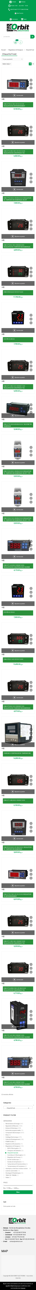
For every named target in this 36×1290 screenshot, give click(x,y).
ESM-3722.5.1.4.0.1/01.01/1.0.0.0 (13, 659)
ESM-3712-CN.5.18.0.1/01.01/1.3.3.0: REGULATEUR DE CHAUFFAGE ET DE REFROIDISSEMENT (14, 152)
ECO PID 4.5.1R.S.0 (9, 612)
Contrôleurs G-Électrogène (15, 1155)
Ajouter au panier (20, 142)
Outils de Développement (13, 1139)
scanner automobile (11, 1171)
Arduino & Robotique (12, 1128)
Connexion (15, 19)
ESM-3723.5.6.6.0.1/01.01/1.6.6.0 (13, 292)
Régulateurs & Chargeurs (15, 50)
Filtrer (18, 1192)
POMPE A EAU (10, 1141)
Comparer (31, 84)
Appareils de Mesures (12, 1126)
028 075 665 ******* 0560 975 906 (19, 9)
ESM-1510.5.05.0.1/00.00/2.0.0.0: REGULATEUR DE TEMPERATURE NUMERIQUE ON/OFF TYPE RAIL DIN (17, 473)
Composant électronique (13, 1132)
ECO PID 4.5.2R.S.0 (9, 339)
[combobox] (18, 1107)
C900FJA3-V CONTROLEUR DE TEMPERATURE (17, 753)
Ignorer (23, 1288)
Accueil (3, 50)
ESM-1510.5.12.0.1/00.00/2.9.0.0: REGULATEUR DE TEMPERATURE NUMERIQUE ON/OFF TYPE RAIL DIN (17, 520)
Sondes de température (14, 1162)
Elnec (7, 1135)
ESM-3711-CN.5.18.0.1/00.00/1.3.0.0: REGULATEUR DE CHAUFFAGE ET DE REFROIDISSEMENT (14, 943)
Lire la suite (20, 95)
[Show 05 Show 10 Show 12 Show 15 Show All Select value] (6, 64)
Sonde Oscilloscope (13, 1159)
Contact (14, 2)
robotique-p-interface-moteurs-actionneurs (17, 1168)
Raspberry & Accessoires (13, 1144)
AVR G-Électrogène (12, 1148)
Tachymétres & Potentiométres (16, 1164)
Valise (7, 1177)
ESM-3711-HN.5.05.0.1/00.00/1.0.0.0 (14, 800)
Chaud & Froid (11, 1153)
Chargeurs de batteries (14, 1150)
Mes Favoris (20, 13)
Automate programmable (13, 1130)
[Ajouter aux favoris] (31, 80)
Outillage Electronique (12, 1137)
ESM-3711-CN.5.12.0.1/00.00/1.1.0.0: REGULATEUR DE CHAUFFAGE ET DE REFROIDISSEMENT (14, 388)
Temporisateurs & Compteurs (16, 1166)
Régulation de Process (13, 1157)
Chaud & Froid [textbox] (17, 1108)
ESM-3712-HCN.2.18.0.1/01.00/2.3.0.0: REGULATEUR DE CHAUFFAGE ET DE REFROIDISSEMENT (15, 990)
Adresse (23, 2)
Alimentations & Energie (13, 1123)
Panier (24, 19)
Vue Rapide (31, 87)
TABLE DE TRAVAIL (11, 1175)
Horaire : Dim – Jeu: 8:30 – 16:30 (19, 5)
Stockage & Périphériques (13, 1173)
